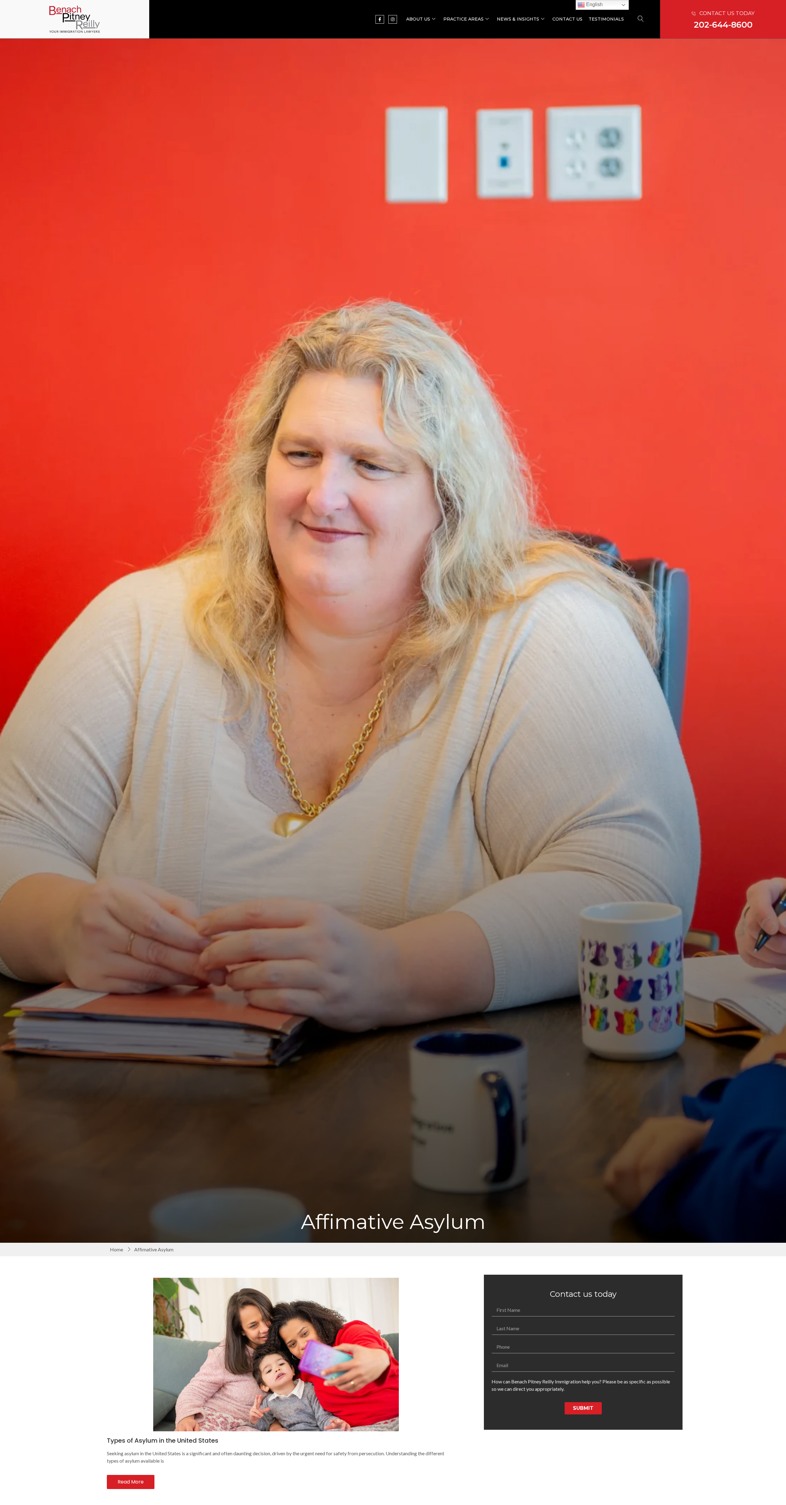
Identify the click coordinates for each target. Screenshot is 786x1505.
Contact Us (567, 19)
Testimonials (606, 19)
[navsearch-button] (641, 19)
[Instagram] (392, 19)
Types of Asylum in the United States (162, 1440)
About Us (418, 19)
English (594, 4)
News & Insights (518, 19)
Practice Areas (463, 19)
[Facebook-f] (379, 19)
